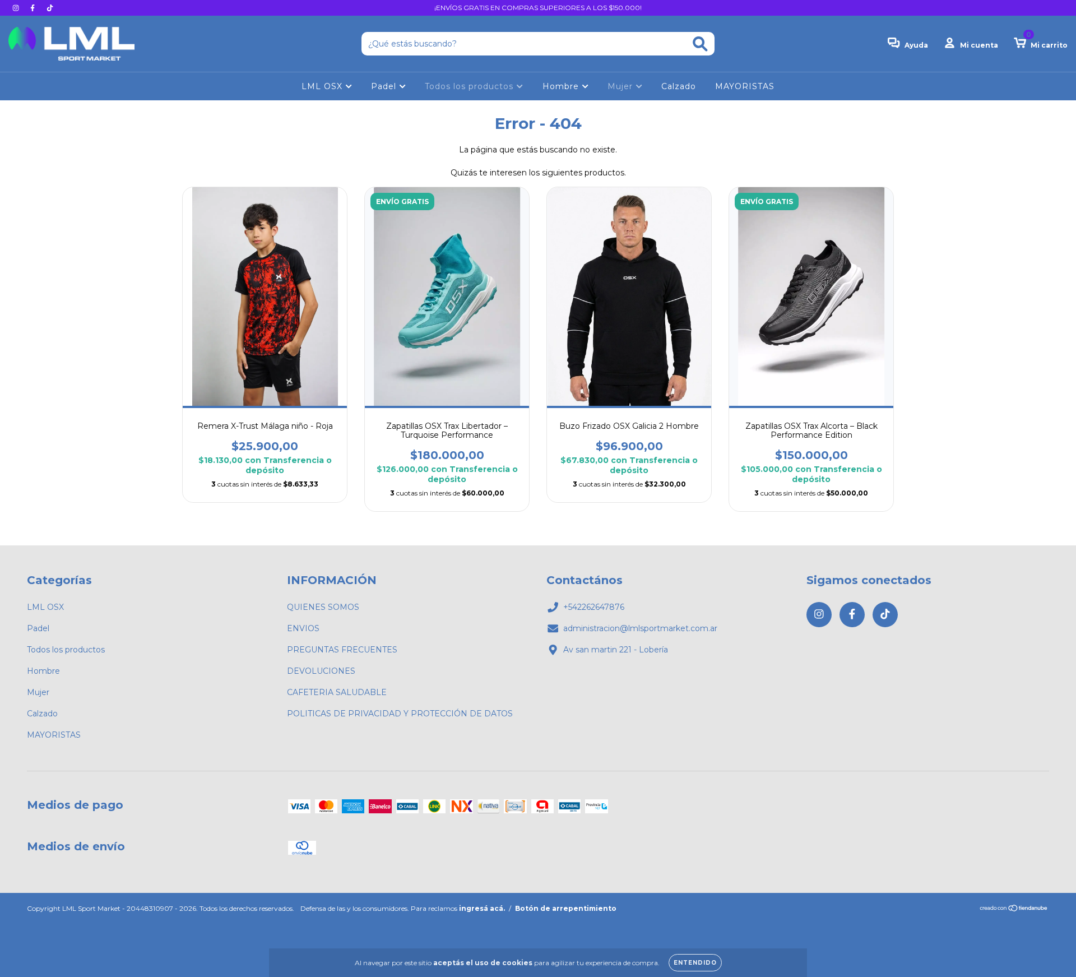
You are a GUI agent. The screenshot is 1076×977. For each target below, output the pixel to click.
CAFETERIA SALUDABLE (337, 692)
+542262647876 (593, 607)
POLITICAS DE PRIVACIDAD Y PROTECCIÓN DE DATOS (400, 714)
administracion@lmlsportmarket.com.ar (640, 628)
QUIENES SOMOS (323, 607)
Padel (385, 86)
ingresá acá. (482, 908)
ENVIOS (303, 628)
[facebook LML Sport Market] (33, 8)
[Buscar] (700, 44)
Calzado (678, 86)
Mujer (621, 86)
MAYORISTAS (744, 86)
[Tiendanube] (1014, 909)
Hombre (562, 86)
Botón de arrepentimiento (565, 908)
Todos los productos (470, 86)
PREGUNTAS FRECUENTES (342, 650)
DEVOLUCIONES (321, 671)
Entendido (695, 962)
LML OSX (323, 86)
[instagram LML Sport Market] (16, 8)
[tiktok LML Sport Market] (50, 8)
